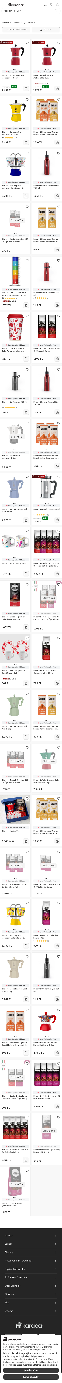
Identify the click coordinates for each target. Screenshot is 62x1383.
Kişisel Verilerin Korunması (18, 1260)
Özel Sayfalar (12, 1285)
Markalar (9, 1294)
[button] (13, 1197)
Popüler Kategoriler (15, 1269)
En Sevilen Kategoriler (16, 1277)
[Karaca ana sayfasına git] (29, 1325)
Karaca (9, 1235)
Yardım (8, 1243)
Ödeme (9, 1311)
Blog (7, 1302)
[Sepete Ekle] (57, 1106)
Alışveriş (9, 1252)
